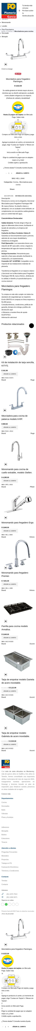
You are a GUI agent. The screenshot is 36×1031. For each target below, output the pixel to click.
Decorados (5, 806)
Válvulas (5, 813)
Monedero (5, 856)
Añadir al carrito (22, 173)
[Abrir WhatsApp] (31, 1026)
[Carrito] (30, 21)
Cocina (4, 802)
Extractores (6, 838)
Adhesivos (5, 827)
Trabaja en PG (7, 863)
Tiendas (4, 880)
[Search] (18, 21)
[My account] (34, 21)
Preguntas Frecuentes (9, 852)
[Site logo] (9, 10)
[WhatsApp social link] (30, 1)
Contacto (5, 884)
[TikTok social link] (33, 1)
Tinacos (4, 842)
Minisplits (5, 831)
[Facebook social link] (21, 1)
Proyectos (5, 859)
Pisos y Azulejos (7, 817)
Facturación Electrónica (10, 867)
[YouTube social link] (27, 1)
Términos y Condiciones (10, 871)
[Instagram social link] (24, 1)
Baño (3, 810)
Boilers (4, 835)
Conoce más (6, 794)
